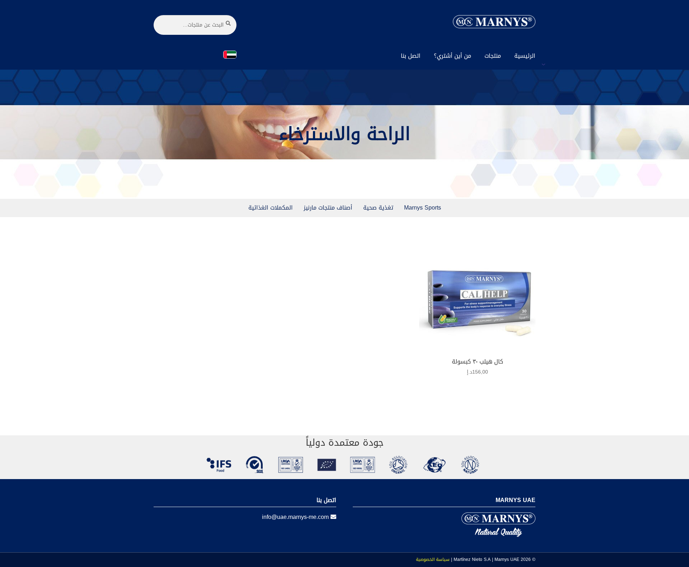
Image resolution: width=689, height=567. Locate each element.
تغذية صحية (378, 207)
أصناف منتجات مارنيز (328, 207)
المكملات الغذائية (270, 207)
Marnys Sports (422, 207)
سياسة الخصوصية (433, 559)
